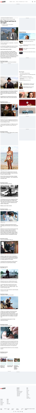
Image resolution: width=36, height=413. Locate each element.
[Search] (32, 1)
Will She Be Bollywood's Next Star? (25, 80)
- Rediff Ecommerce (19, 392)
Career (7, 402)
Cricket (27, 393)
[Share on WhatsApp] (13, 411)
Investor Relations (17, 409)
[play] (27, 95)
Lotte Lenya (6, 132)
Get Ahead (28, 394)
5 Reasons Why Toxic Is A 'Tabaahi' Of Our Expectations (26, 78)
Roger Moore (2, 209)
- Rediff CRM (18, 394)
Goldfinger (4, 102)
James (6, 209)
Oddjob (1, 102)
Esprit (8, 209)
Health (7, 400)
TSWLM (9, 209)
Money (17, 1)
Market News (2, 402)
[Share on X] (15, 411)
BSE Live (1, 400)
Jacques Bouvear (7, 325)
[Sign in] (35, 1)
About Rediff (1, 409)
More (26, 1)
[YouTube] (20, 411)
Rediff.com (28, 408)
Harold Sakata (8, 102)
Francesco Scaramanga (4, 239)
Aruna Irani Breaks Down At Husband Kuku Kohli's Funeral (27, 75)
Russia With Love (13, 132)
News (13, 1)
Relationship (8, 403)
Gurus (23, 1)
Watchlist (1, 403)
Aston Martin (2, 325)
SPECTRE (9, 132)
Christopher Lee (10, 239)
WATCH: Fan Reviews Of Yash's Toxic (26, 76)
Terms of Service (13, 409)
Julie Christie (7, 183)
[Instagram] (18, 411)
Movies (4, 19)
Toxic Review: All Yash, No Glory (25, 73)
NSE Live (1, 401)
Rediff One (18, 390)
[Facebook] (17, 411)
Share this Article (5, 25)
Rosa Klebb (2, 132)
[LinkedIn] (22, 411)
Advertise (5, 408)
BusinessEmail (20, 1)
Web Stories (21, 90)
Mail (11, 1)
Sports (27, 392)
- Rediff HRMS (18, 393)
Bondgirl (10, 183)
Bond (17, 132)
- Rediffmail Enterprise (19, 391)
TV (24, 1)
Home (10, 1)
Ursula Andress (2, 183)
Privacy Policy (8, 409)
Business (28, 390)
